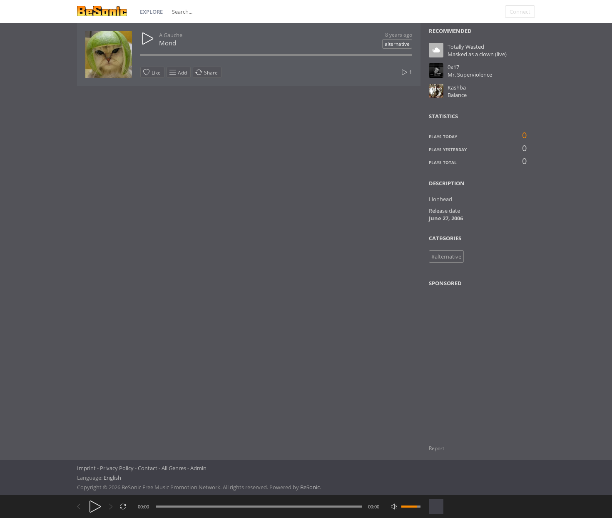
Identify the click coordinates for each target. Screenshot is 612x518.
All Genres (174, 468)
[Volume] (410, 507)
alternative (397, 43)
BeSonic (310, 487)
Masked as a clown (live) (477, 54)
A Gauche (170, 35)
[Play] (95, 506)
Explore (151, 11)
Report (436, 448)
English (112, 477)
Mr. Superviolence (470, 74)
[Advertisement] (469, 360)
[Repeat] (123, 506)
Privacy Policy (117, 468)
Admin (198, 468)
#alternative (446, 256)
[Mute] (394, 506)
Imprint (86, 468)
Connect (520, 11)
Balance (457, 95)
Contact (147, 468)
